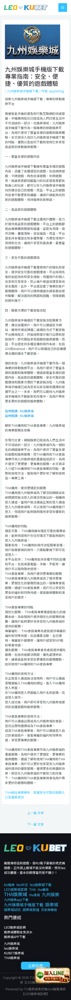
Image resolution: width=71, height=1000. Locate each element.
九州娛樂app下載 (16, 899)
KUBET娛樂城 (14, 953)
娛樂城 (51, 904)
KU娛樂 (9, 884)
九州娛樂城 (12, 943)
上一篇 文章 (35, 812)
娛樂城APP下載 (14, 936)
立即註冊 (35, 966)
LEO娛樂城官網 (15, 889)
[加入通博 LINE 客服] (52, 976)
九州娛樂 (50, 894)
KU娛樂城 (27, 411)
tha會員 (34, 894)
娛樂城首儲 (30, 909)
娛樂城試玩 (12, 909)
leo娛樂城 (11, 948)
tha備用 (43, 889)
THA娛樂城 (15, 894)
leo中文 (22, 884)
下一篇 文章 (35, 824)
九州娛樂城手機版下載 (22, 91)
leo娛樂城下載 (40, 884)
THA (32, 889)
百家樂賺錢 (49, 909)
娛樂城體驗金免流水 (18, 932)
